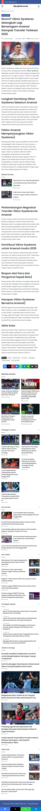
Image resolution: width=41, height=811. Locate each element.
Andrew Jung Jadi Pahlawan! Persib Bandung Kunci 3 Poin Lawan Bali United (28, 419)
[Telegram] (24, 366)
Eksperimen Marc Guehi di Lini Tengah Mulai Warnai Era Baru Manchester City (18, 696)
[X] (9, 366)
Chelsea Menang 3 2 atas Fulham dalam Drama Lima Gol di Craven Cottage (10, 450)
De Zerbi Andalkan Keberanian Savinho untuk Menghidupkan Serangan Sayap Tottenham (29, 463)
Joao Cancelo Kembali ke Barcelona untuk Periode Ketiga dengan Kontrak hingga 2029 (19, 547)
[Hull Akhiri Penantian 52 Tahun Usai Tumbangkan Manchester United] (34, 776)
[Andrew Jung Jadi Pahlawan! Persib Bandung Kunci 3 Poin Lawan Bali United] (30, 409)
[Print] (36, 366)
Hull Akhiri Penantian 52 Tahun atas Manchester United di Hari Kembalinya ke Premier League (18, 783)
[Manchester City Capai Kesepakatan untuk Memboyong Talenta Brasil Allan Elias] (6, 182)
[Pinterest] (13, 366)
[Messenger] (17, 366)
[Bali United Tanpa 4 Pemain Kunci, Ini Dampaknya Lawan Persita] (10, 409)
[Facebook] (5, 366)
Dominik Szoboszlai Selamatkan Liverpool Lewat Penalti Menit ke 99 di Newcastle (18, 523)
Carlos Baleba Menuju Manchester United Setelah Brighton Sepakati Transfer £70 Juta (18, 530)
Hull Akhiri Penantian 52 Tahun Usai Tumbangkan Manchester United (13, 775)
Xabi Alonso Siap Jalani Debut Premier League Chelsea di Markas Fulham (25, 194)
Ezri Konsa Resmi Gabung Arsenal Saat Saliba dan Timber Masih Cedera (25, 539)
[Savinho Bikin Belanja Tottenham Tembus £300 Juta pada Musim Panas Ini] (10, 487)
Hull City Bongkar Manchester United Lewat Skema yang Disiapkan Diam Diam (20, 665)
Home (4, 11)
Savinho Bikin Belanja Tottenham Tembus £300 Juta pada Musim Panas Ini (10, 497)
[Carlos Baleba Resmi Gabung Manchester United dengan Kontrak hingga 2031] (10, 463)
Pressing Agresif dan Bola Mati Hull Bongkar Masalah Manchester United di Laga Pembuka (18, 729)
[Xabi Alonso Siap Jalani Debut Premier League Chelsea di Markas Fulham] (6, 194)
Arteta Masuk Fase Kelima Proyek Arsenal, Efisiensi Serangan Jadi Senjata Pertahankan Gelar (19, 740)
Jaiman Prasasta (8, 38)
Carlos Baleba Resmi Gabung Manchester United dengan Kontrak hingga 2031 (9, 474)
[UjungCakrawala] (20, 6)
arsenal (9, 358)
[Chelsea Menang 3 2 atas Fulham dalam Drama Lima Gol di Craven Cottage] (10, 440)
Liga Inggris (32, 358)
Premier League (6, 360)
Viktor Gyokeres (15, 360)
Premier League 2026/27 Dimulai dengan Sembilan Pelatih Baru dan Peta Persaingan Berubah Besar (13, 595)
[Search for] (39, 7)
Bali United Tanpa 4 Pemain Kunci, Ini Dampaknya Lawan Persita (8, 419)
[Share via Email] (32, 366)
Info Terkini (11, 11)
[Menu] (2, 7)
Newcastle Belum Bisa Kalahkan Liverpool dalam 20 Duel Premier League (12, 766)
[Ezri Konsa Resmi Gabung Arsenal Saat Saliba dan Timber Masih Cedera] (6, 539)
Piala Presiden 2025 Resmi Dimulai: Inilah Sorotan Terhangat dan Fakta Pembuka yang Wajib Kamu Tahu (30, 394)
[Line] (28, 366)
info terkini (24, 358)
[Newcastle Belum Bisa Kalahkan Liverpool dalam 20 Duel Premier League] (34, 767)
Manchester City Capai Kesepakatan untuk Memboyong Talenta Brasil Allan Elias (26, 182)
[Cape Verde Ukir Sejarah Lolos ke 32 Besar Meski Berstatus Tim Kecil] (10, 384)
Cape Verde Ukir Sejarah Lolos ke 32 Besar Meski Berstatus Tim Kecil (9, 393)
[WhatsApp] (21, 366)
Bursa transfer (16, 358)
